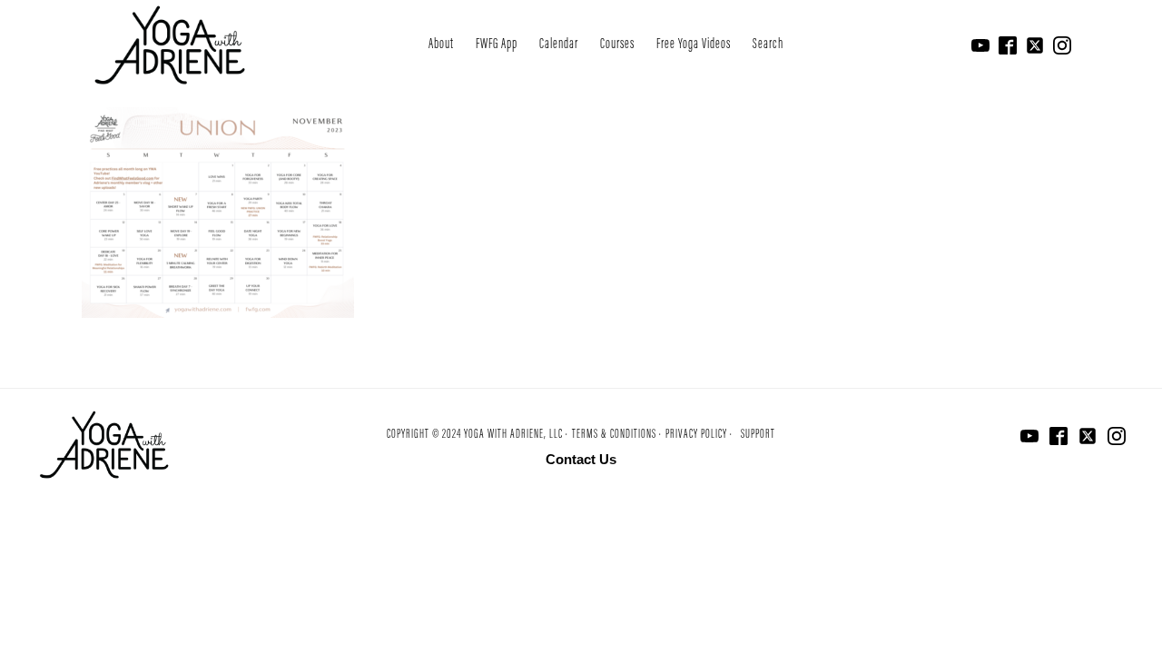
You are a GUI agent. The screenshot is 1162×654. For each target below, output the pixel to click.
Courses (617, 44)
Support (758, 435)
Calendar (558, 44)
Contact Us (581, 459)
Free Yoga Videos (693, 44)
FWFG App (496, 44)
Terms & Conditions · (617, 435)
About (441, 44)
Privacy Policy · (699, 435)
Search (768, 44)
